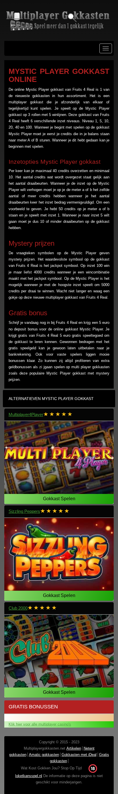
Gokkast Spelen (59, 498)
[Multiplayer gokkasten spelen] (59, 20)
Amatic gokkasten (44, 754)
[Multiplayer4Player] (59, 457)
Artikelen (73, 748)
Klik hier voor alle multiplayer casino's (40, 724)
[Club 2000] (59, 651)
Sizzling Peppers (24, 511)
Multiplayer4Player (26, 414)
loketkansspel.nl (28, 776)
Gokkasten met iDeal (79, 754)
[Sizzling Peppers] (59, 554)
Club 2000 (18, 608)
